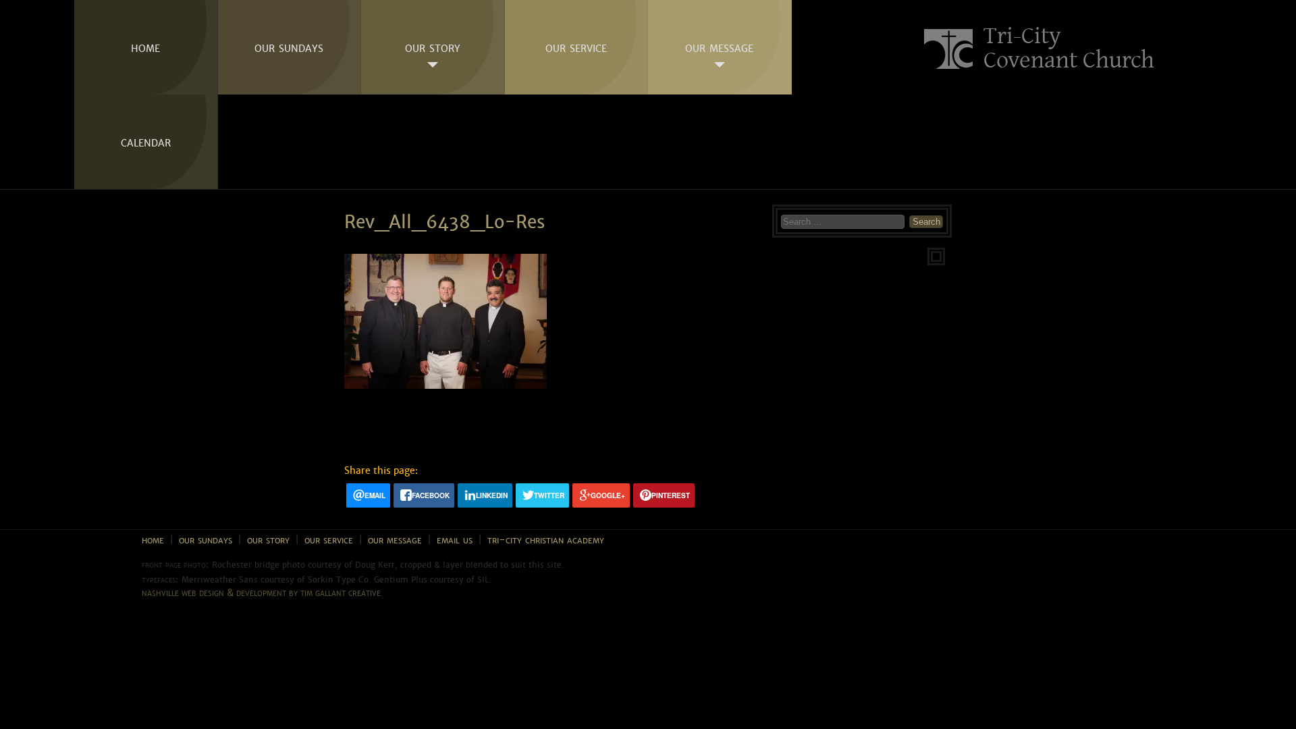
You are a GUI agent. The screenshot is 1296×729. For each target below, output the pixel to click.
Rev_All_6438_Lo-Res (444, 222)
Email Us (455, 539)
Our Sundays (288, 47)
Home (145, 47)
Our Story (432, 47)
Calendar (146, 142)
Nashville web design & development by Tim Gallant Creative (261, 593)
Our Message (719, 47)
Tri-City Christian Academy (545, 539)
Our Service (576, 47)
